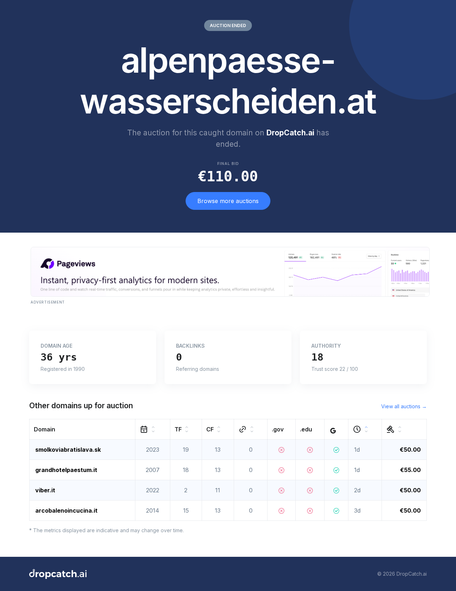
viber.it (45, 490)
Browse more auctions (228, 200)
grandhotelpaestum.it (66, 469)
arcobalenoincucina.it (66, 510)
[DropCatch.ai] (58, 573)
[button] (82, 429)
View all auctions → (404, 406)
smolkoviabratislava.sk (68, 449)
